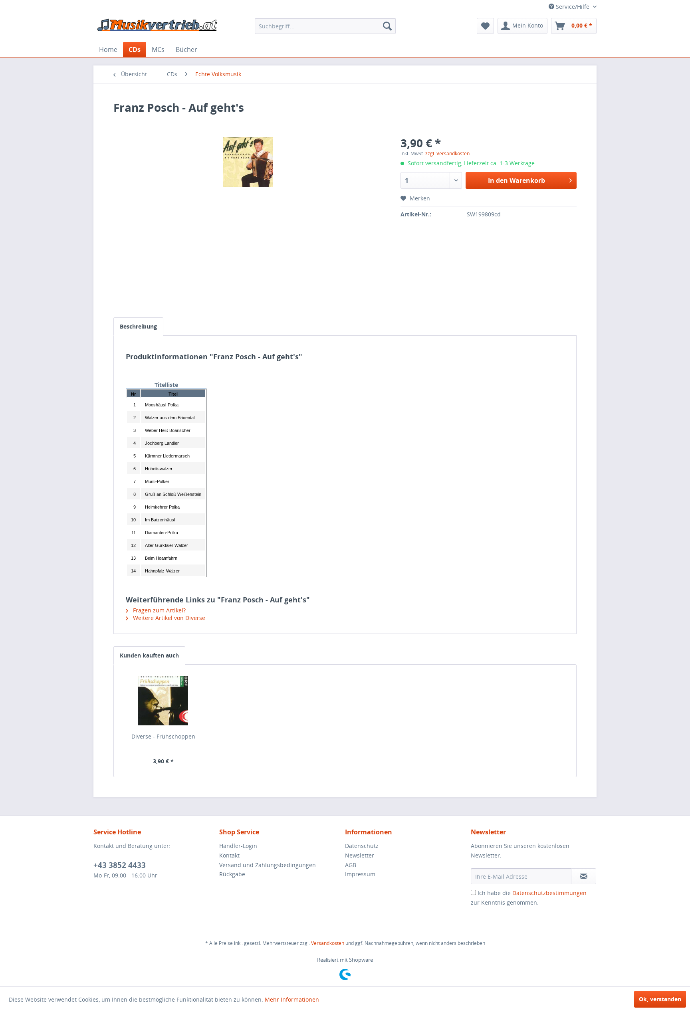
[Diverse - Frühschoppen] (163, 701)
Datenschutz (362, 846)
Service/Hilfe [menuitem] (572, 6)
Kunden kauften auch (149, 655)
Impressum (360, 874)
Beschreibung (138, 326)
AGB (350, 865)
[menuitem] (325, 26)
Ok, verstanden (660, 999)
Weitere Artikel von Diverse (168, 618)
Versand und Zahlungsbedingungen (267, 865)
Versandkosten (327, 943)
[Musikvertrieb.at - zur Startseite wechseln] (157, 28)
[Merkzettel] (485, 26)
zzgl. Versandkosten (447, 153)
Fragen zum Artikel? (158, 610)
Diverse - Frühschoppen (163, 736)
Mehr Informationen (292, 999)
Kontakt (229, 855)
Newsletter (359, 855)
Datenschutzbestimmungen (549, 893)
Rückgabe (232, 874)
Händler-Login (238, 846)
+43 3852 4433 (119, 865)
